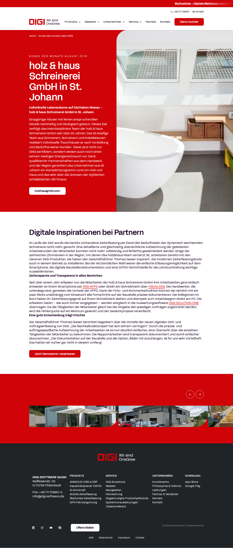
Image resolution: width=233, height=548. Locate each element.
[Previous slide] (190, 394)
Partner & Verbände (165, 494)
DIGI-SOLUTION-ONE (184, 303)
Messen (111, 486)
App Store (191, 482)
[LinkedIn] (33, 528)
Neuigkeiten (113, 490)
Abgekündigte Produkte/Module (127, 498)
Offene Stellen (85, 528)
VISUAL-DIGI (156, 286)
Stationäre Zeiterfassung (85, 498)
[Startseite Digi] (44, 22)
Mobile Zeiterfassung (83, 494)
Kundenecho (160, 482)
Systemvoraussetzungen (122, 502)
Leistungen (159, 490)
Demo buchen (189, 22)
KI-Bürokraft (78, 490)
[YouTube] (51, 528)
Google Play (192, 486)
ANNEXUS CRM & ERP (84, 482)
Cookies (140, 537)
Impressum (124, 537)
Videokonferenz (116, 506)
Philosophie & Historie (166, 486)
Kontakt (165, 22)
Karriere (151, 22)
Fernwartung (114, 494)
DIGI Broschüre (115, 482)
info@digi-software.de (48, 496)
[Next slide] (200, 394)
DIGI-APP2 (90, 286)
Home (32, 36)
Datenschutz (106, 537)
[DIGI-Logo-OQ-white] (116, 457)
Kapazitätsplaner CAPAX (86, 486)
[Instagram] (42, 528)
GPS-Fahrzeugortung (83, 502)
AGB (91, 537)
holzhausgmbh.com (47, 191)
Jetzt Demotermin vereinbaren (55, 354)
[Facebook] (60, 528)
